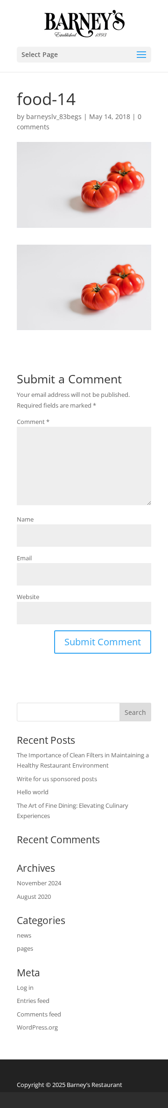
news (24, 935)
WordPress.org (37, 1027)
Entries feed (33, 1000)
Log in (25, 987)
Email (24, 558)
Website (28, 597)
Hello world (33, 792)
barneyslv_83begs (54, 116)
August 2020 (34, 896)
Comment (33, 421)
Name (25, 519)
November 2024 (39, 883)
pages (25, 948)
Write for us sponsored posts (57, 779)
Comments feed (39, 1014)
